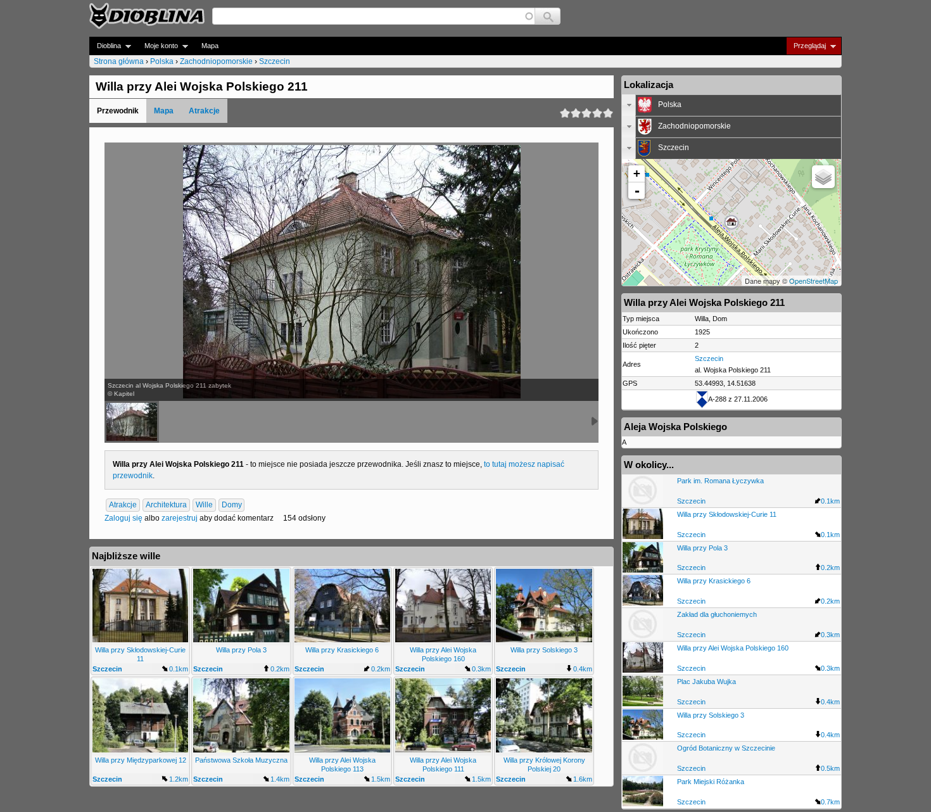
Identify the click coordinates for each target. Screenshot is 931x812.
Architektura (166, 504)
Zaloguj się (123, 518)
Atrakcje (204, 110)
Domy (232, 504)
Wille (204, 504)
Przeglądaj (806, 46)
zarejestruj (180, 518)
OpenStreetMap (813, 281)
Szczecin (274, 61)
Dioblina (105, 46)
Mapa (209, 45)
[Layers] (823, 176)
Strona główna (119, 61)
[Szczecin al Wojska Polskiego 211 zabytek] (131, 422)
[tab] (731, 105)
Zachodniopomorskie (216, 61)
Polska (162, 61)
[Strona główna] (147, 16)
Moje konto (157, 46)
